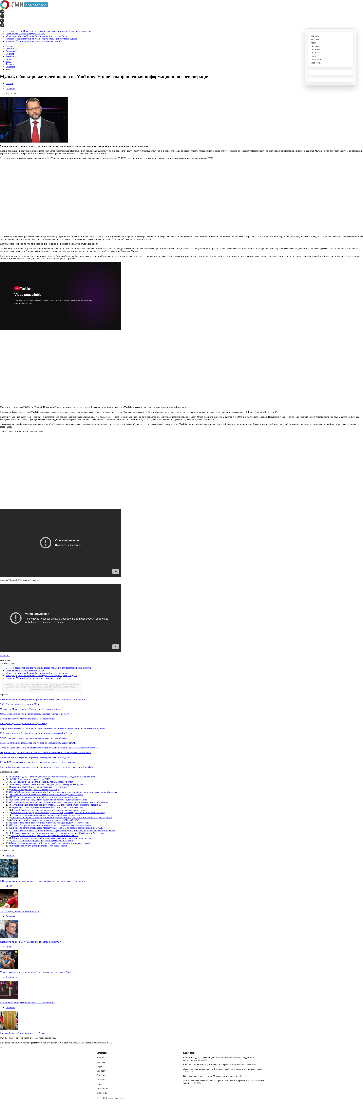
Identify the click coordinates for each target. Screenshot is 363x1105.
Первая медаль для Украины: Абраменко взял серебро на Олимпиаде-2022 (36, 757)
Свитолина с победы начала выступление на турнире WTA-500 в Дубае (46, 820)
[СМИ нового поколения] (24, 8)
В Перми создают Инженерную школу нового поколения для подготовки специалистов (48, 31)
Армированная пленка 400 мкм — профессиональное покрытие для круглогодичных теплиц (36, 687)
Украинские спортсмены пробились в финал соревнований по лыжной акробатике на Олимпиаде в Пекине (62, 830)
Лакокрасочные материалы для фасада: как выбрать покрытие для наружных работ (50, 843)
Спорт (9, 886)
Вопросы (10, 855)
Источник (5, 655)
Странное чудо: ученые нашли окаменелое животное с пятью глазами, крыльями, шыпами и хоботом (49, 747)
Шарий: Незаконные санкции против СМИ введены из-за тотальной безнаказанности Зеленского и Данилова (53, 728)
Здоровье (100, 1062)
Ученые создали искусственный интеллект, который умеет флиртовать (45, 815)
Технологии (11, 977)
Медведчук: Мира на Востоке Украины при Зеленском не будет (36, 36)
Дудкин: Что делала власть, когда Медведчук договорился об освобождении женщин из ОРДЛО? (57, 828)
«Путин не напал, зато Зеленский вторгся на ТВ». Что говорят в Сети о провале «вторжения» (45, 752)
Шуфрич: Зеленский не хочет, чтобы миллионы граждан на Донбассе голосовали (49, 823)
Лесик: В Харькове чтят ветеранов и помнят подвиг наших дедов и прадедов (37, 762)
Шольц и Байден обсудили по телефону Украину (23, 723)
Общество (101, 1075)
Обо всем (100, 1071)
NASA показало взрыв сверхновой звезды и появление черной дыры (33, 738)
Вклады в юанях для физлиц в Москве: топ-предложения (55, 686)
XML (109, 1042)
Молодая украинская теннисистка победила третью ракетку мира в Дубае (41, 39)
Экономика (101, 1093)
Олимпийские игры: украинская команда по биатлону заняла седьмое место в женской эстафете (46, 767)
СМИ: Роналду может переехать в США (25, 33)
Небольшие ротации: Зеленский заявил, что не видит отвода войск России (36, 733)
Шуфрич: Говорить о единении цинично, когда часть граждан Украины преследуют (51, 825)
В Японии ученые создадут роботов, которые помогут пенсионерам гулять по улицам (53, 838)
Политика (10, 88)
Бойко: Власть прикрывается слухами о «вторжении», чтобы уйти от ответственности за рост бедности (61, 817)
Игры (99, 1066)
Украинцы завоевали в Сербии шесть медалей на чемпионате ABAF (44, 835)
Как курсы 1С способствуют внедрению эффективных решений (26, 684)
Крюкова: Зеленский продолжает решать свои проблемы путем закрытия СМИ (38, 743)
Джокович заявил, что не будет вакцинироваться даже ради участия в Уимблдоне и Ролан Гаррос (58, 833)
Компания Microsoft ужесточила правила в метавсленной (33, 41)
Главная (9, 83)
